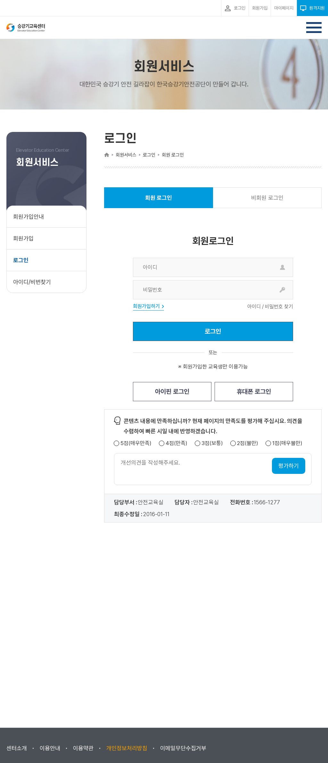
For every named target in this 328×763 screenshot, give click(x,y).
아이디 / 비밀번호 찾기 (270, 306)
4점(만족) (176, 443)
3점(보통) (212, 443)
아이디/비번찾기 (32, 282)
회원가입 (23, 238)
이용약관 (83, 748)
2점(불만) (247, 443)
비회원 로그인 (267, 197)
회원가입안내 (28, 216)
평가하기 (288, 465)
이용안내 (50, 748)
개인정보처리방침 (126, 748)
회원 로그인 (158, 201)
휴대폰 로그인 (254, 391)
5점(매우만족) (136, 443)
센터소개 (16, 748)
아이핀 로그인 (172, 391)
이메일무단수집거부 (183, 748)
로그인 (21, 260)
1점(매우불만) (287, 443)
